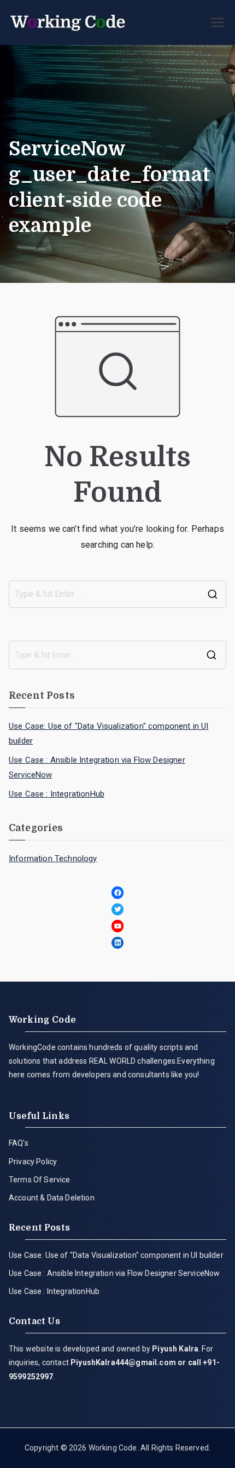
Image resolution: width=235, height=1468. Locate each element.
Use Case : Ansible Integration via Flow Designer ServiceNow (97, 767)
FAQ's (18, 1143)
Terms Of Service (39, 1179)
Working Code (113, 1447)
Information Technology (53, 858)
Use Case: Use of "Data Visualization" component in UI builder (108, 733)
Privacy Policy (33, 1161)
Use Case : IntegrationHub (56, 794)
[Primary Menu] (217, 22)
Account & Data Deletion (52, 1197)
